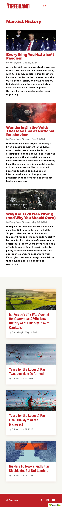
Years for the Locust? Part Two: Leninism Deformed (27, 371)
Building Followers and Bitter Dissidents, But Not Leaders (29, 468)
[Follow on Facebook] (41, 499)
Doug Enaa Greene (19, 139)
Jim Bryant (15, 62)
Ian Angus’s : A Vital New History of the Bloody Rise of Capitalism (29, 321)
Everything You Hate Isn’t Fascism (30, 56)
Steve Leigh (17, 332)
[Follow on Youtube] (53, 499)
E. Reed (15, 378)
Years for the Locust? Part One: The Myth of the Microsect (27, 420)
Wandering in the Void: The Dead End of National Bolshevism (30, 131)
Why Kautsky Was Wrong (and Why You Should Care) (31, 216)
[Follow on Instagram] (47, 499)
